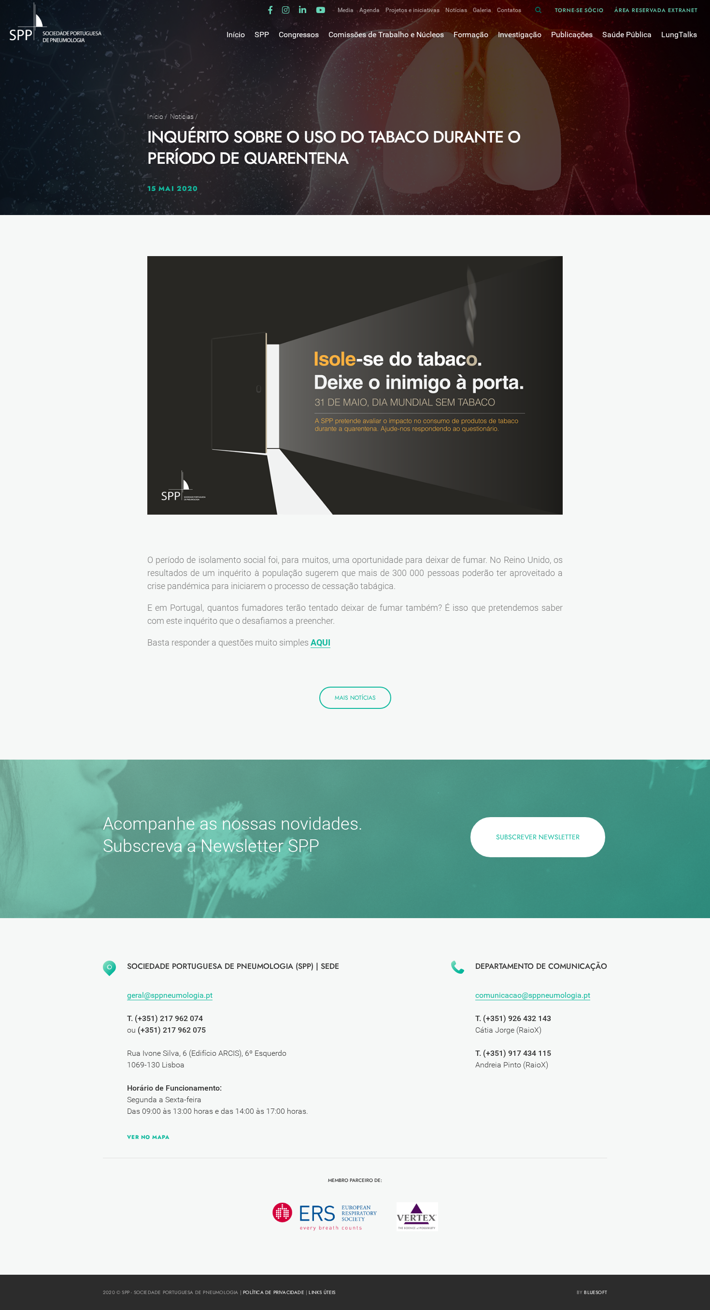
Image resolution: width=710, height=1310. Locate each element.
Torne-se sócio (579, 10)
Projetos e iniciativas (412, 10)
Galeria (482, 10)
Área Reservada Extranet (656, 10)
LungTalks (679, 34)
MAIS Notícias (355, 697)
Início (155, 116)
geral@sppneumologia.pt (170, 995)
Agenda (369, 10)
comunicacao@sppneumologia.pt (532, 995)
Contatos (509, 10)
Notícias (456, 10)
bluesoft (595, 1292)
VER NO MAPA (148, 1137)
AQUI (320, 642)
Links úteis (322, 1292)
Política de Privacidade (273, 1292)
